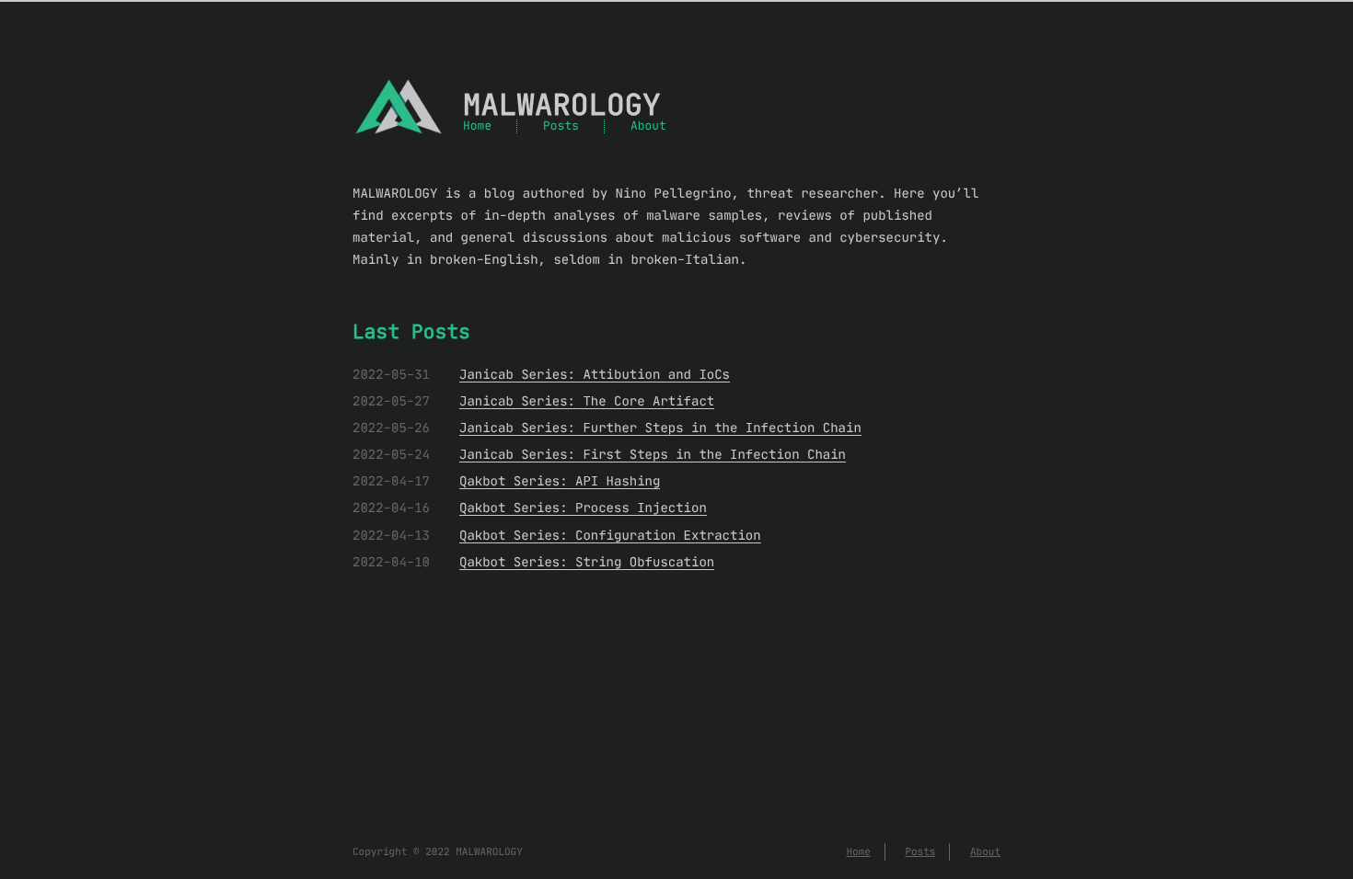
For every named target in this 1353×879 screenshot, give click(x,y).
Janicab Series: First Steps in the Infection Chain (652, 454)
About (648, 126)
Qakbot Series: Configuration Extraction (610, 535)
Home (477, 126)
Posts (561, 126)
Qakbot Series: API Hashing (559, 481)
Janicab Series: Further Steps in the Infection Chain (660, 427)
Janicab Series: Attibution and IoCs (594, 374)
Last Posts (411, 332)
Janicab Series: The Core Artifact (586, 401)
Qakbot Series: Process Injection (583, 507)
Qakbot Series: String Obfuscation (586, 562)
